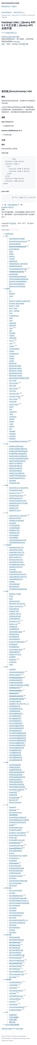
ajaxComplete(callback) (17, 461)
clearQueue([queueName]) (18, 279)
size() (11, 251)
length (11, 254)
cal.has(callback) (15, 999)
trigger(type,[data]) (16, 682)
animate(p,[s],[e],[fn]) (16, 789)
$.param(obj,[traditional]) (18, 881)
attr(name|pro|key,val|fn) (18, 488)
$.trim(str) (12, 878)
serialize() (12, 480)
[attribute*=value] (15, 375)
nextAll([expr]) (14, 629)
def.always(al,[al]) (15, 966)
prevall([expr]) (14, 647)
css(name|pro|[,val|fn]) (17, 516)
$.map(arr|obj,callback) (17, 833)
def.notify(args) (14, 969)
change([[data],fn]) (15, 709)
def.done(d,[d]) (14, 937)
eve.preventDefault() (16, 913)
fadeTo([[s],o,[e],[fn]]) (16, 784)
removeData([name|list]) (18, 269)
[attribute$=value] (15, 373)
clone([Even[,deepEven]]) (18, 589)
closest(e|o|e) (14, 621)
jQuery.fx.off (13, 800)
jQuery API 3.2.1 (19, 12)
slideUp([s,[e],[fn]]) (15, 775)
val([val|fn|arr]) (14, 510)
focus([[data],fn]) (15, 718)
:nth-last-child (14, 393)
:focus (11, 341)
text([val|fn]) (13, 508)
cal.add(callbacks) (15, 982)
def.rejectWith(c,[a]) (16, 950)
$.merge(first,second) (17, 840)
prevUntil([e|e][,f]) (15, 649)
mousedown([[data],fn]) (17, 733)
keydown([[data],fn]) (16, 726)
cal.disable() (13, 985)
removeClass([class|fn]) (17, 501)
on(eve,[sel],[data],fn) (16, 672)
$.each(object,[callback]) (17, 817)
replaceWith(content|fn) (18, 577)
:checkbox (12, 416)
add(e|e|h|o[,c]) (15, 654)
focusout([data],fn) (16, 723)
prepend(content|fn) (16, 552)
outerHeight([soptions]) (17, 540)
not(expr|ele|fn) (7, 207)
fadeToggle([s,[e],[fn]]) (17, 787)
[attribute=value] (15, 366)
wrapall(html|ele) (15, 572)
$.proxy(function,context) (18, 855)
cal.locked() (13, 1004)
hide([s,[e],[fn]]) (14, 767)
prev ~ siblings (14, 311)
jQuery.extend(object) (17, 284)
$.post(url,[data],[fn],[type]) (18, 458)
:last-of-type (13, 388)
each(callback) (14, 249)
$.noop (11, 853)
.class (11, 296)
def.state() (12, 977)
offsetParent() (14, 634)
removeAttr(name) (15, 490)
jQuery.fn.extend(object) (17, 281)
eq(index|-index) (15, 594)
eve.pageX (12, 908)
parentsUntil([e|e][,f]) (17, 642)
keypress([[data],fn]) (16, 728)
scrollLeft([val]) (14, 528)
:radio (11, 414)
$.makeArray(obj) (15, 830)
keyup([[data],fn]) (15, 730)
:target (11, 346)
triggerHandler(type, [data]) (19, 685)
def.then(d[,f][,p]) (15, 958)
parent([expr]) (14, 637)
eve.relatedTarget (15, 915)
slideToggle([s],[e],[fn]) (17, 777)
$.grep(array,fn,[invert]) (17, 822)
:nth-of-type (13, 399)
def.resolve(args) (15, 952)
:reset (11, 424)
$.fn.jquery (13, 885)
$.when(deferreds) (15, 827)
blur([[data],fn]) (14, 706)
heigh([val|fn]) (14, 530)
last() (11, 599)
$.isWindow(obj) (15, 873)
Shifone (13, 223)
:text (10, 409)
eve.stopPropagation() (17, 923)
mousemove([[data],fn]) (17, 740)
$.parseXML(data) (15, 851)
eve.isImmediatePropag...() (18, 900)
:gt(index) (12, 325)
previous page (7, 37)
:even (11, 318)
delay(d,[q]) (13, 795)
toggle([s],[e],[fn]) (15, 770)
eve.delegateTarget (16, 896)
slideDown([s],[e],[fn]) (16, 772)
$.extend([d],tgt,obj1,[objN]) (19, 820)
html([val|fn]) (14, 505)
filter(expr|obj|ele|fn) (17, 603)
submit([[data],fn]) (15, 757)
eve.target (12, 925)
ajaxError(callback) (15, 463)
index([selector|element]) (18, 264)
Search (14, 6)
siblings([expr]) (14, 652)
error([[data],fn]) (15, 716)
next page (15, 37)
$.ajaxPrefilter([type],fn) (17, 475)
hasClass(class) (14, 601)
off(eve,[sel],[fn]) (15, 675)
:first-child (12, 380)
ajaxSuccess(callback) (16, 473)
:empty (11, 351)
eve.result (12, 918)
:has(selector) (14, 353)
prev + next (13, 308)
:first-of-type (13, 383)
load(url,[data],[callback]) (18, 449)
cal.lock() (12, 1001)
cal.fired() (12, 993)
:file (10, 429)
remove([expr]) (14, 584)
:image (11, 421)
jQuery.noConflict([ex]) (17, 286)
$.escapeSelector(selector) (18, 441)
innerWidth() (13, 537)
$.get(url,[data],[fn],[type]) (18, 451)
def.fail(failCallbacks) (16, 940)
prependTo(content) (16, 555)
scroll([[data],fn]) (15, 752)
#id (10, 291)
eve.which (12, 932)
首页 (3, 44)
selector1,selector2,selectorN (19, 301)
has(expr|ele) (14, 611)
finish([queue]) (14, 797)
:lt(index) (12, 333)
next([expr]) (13, 626)
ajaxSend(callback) (15, 466)
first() (11, 596)
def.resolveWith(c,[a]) (16, 955)
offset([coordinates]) (16, 520)
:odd (10, 320)
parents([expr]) (14, 639)
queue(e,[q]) (13, 274)
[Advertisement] (18, 67)
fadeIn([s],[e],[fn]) (15, 779)
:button (11, 426)
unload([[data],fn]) (15, 760)
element (12, 294)
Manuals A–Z (6, 6)
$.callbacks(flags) (15, 1010)
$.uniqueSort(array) (16, 845)
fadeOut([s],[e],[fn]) (16, 782)
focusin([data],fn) (15, 721)
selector (12, 256)
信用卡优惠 (13, 1020)
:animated (12, 338)
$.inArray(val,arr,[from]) (17, 835)
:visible (11, 361)
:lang (11, 328)
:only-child (12, 402)
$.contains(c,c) (14, 858)
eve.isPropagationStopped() (19, 903)
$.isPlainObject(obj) (16, 870)
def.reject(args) (14, 948)
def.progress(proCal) (16, 974)
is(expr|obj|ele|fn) (16, 606)
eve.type (12, 930)
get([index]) (13, 261)
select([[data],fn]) (15, 755)
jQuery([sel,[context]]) (17, 238)
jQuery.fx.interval (15, 802)
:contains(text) (14, 349)
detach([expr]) (14, 586)
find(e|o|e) (13, 624)
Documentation (7, 12)
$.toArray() (13, 837)
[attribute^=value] (15, 371)
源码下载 (25, 44)
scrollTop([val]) (14, 525)
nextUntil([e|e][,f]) (15, 632)
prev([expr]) (13, 644)
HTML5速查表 (14, 1017)
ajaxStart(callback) (15, 468)
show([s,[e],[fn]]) (15, 765)
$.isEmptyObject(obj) (16, 868)
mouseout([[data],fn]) (16, 743)
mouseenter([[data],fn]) (17, 735)
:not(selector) (14, 316)
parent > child (14, 306)
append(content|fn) (16, 547)
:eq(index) (12, 323)
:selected (12, 438)
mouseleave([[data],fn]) (17, 738)
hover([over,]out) (15, 701)
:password (13, 412)
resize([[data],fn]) (15, 750)
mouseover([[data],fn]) (17, 745)
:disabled (12, 434)
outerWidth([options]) (17, 542)
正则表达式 (13, 1015)
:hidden (12, 358)
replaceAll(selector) (16, 579)
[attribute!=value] (15, 368)
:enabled (12, 431)
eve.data (12, 893)
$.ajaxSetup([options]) (17, 478)
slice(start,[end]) (15, 616)
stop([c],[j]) (13, 792)
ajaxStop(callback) (15, 471)
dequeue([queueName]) (17, 276)
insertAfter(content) (16, 562)
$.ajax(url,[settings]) (16, 446)
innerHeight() (14, 535)
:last (10, 331)
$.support (12, 807)
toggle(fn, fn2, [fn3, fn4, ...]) (18, 704)
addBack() (12, 660)
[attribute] (12, 363)
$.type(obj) (13, 860)
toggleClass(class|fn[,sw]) (18, 503)
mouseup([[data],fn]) (16, 748)
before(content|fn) (16, 560)
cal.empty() (13, 988)
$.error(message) (15, 883)
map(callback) (13, 205)
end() (11, 664)
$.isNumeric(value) (15, 876)
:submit (12, 419)
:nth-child (12, 391)
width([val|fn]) (14, 533)
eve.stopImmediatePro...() (18, 920)
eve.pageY (12, 910)
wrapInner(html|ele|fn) (17, 574)
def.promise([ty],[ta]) (16, 960)
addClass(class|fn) (15, 498)
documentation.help (10, 3)
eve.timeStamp (14, 927)
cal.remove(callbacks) (16, 1007)
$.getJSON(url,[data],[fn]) (18, 453)
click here (16, 41)
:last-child (12, 386)
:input (11, 407)
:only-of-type (13, 404)
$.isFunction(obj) (15, 866)
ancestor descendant (16, 303)
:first (10, 313)
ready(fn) (12, 669)
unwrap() (12, 569)
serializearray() (14, 483)
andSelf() (12, 657)
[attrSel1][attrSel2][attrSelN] (19, 378)
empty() (12, 582)
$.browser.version (15, 812)
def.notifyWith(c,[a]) (16, 971)
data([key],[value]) (15, 266)
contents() (12, 662)
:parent (11, 356)
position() (12, 523)
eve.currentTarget (15, 890)
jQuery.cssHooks (15, 518)
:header (12, 335)
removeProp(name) (16, 496)
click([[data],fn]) (14, 711)
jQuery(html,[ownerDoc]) (18, 241)
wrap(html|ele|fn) (15, 567)
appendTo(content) (16, 550)
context (12, 259)
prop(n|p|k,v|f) (15, 493)
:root (11, 343)
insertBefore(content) (17, 564)
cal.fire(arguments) (16, 991)
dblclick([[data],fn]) (15, 713)
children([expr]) (14, 618)
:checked (12, 436)
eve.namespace (14, 905)
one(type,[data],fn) (15, 680)
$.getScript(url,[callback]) (18, 456)
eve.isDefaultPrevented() (18, 898)
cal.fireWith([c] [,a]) (15, 996)
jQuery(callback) (15, 244)
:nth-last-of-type (15, 396)
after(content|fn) (15, 557)
